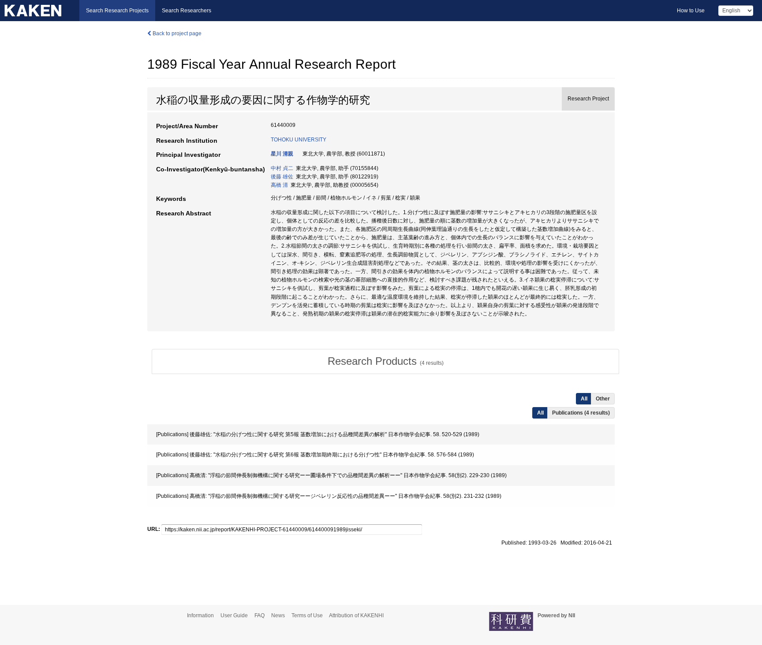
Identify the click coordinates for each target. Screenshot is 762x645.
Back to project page (176, 33)
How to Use (691, 10)
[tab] (385, 361)
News (278, 615)
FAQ (259, 615)
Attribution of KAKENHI (356, 615)
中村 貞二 (282, 168)
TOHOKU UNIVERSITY (298, 140)
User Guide (234, 615)
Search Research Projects (117, 10)
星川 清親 (282, 154)
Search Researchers (186, 10)
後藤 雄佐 (282, 177)
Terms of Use (307, 615)
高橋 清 (279, 185)
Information (200, 615)
